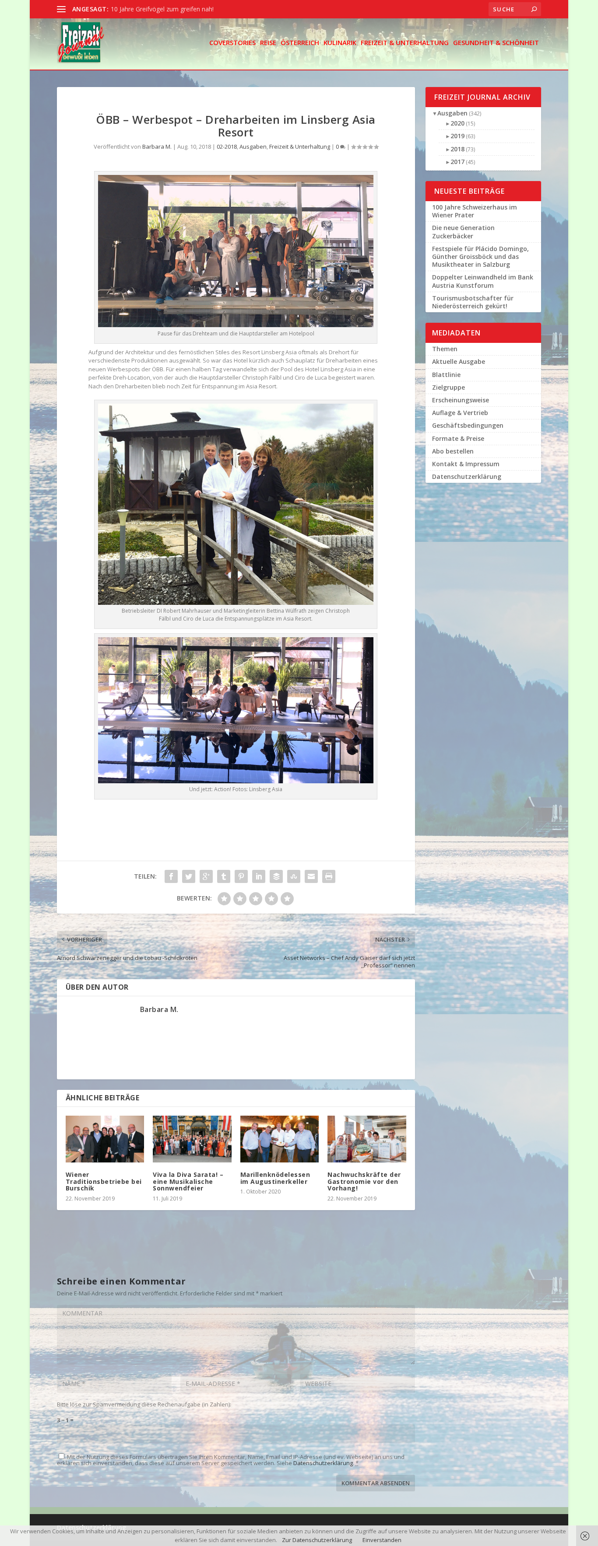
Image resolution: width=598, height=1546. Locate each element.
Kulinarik (340, 43)
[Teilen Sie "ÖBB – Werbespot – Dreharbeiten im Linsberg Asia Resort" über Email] (311, 876)
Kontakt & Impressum (466, 464)
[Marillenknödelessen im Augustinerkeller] (279, 1139)
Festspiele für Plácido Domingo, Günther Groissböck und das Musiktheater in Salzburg (480, 256)
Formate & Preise (458, 438)
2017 (457, 161)
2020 (457, 123)
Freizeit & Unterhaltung (405, 43)
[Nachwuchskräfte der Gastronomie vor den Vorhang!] (366, 1139)
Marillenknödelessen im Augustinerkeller (275, 1177)
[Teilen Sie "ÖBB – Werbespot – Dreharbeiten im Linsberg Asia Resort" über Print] (329, 876)
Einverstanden (381, 1540)
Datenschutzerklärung (323, 1463)
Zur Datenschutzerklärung (317, 1540)
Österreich (300, 43)
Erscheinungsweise (460, 400)
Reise (268, 43)
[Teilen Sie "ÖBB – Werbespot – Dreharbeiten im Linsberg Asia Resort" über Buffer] (276, 876)
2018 (457, 149)
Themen (444, 349)
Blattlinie (446, 374)
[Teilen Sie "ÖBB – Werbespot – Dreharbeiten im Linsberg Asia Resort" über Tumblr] (223, 876)
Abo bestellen (453, 451)
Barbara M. (157, 146)
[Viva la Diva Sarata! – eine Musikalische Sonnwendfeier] (192, 1139)
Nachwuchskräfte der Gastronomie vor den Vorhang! (364, 1181)
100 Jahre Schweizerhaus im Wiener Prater (474, 211)
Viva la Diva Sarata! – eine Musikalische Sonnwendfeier (188, 1181)
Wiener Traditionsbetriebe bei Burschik (104, 1181)
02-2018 (227, 146)
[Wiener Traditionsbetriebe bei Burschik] (105, 1139)
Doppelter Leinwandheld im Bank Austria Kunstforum (482, 281)
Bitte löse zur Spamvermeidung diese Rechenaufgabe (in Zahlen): (144, 1404)
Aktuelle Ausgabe (458, 361)
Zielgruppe (448, 387)
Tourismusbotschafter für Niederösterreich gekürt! (473, 302)
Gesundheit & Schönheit (496, 43)
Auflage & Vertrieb (460, 412)
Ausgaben (253, 146)
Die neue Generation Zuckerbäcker (463, 231)
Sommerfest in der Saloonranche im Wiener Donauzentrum (195, 9)
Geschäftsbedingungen (467, 425)
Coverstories (232, 43)
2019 (457, 136)
